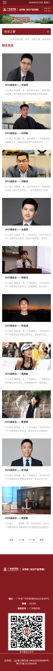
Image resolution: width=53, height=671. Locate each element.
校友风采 (46, 39)
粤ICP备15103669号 (26, 663)
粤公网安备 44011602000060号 (33, 660)
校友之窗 (36, 39)
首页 (27, 39)
